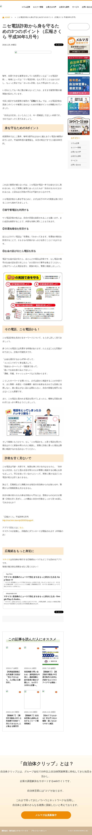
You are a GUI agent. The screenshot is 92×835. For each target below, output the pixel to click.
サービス (75, 7)
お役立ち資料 (64, 7)
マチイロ (6, 559)
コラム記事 (26, 7)
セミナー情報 (38, 7)
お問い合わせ (87, 7)
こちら (20, 528)
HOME (7, 17)
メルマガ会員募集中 (46, 815)
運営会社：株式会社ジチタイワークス (15, 831)
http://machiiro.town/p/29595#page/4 (17, 520)
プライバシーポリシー (39, 831)
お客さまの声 (51, 7)
